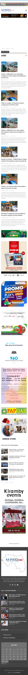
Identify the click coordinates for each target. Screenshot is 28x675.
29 (3, 661)
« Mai (2, 663)
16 (6, 656)
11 (14, 654)
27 (21, 659)
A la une (4, 62)
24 (10, 659)
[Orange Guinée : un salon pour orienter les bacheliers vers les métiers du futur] (4, 451)
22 (3, 659)
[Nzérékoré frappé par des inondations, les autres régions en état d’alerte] (9, 206)
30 (6, 661)
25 (14, 659)
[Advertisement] (14, 32)
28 (25, 659)
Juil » (5, 663)
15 (3, 656)
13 (21, 654)
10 (10, 654)
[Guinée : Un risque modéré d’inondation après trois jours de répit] (9, 179)
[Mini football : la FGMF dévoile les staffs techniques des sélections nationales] (4, 596)
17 (10, 656)
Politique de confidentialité (9, 637)
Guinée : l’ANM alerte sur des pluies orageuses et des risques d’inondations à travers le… (13, 75)
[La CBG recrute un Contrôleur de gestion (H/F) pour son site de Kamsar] (4, 477)
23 (6, 659)
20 (21, 656)
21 (25, 656)
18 (14, 656)
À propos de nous (7, 634)
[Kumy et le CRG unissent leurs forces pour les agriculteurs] (4, 464)
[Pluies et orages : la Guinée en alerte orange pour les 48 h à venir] (9, 95)
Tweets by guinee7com (14, 543)
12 (17, 654)
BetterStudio (17, 672)
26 (17, 659)
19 (17, 656)
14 (25, 654)
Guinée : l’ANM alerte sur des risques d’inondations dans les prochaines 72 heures (12, 132)
